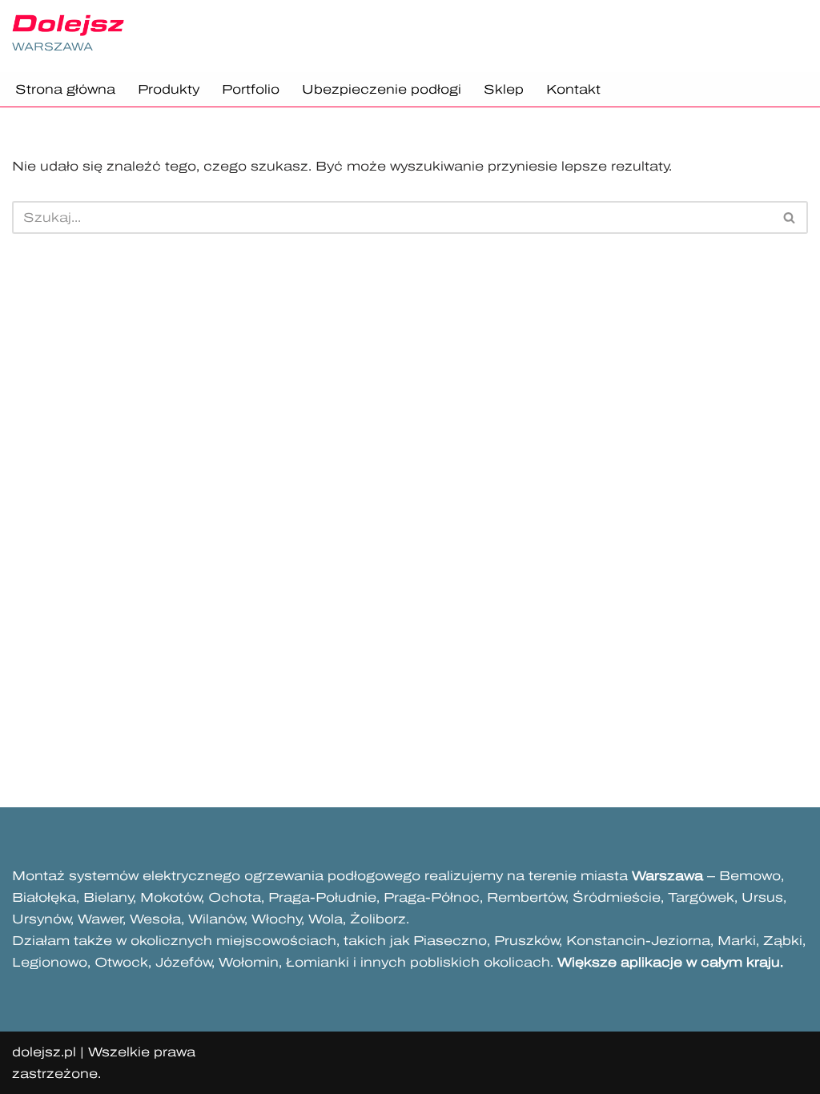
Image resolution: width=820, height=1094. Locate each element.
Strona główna (65, 89)
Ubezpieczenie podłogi (381, 89)
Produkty (168, 89)
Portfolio (250, 89)
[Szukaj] (790, 217)
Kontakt (573, 89)
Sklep (504, 89)
